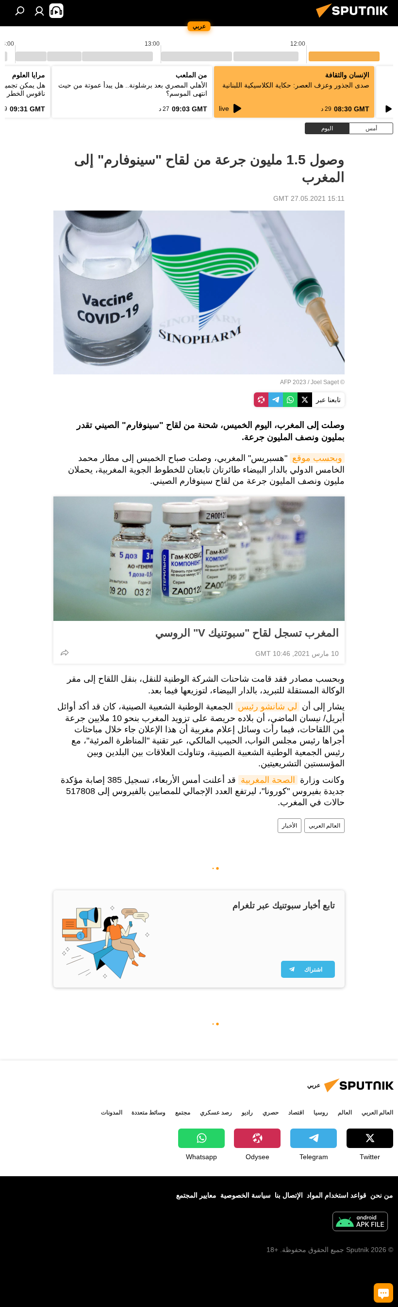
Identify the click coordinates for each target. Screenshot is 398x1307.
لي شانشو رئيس (267, 706)
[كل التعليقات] (383, 1293)
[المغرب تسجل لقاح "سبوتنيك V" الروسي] (199, 558)
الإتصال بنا (289, 1195)
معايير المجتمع (196, 1195)
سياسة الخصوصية (245, 1195)
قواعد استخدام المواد (336, 1195)
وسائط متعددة (149, 1112)
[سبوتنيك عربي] (355, 19)
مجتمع (182, 1112)
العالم (345, 1112)
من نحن (381, 1195)
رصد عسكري (216, 1112)
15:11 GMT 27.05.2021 (309, 198)
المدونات (111, 1112)
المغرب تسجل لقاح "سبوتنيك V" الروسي (247, 633)
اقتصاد (296, 1112)
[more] (64, 652)
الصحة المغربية (268, 780)
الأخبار (289, 825)
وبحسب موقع (317, 458)
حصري (271, 1112)
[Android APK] (360, 1223)
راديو (247, 1112)
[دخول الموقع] (39, 10)
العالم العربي (324, 825)
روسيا (321, 1112)
